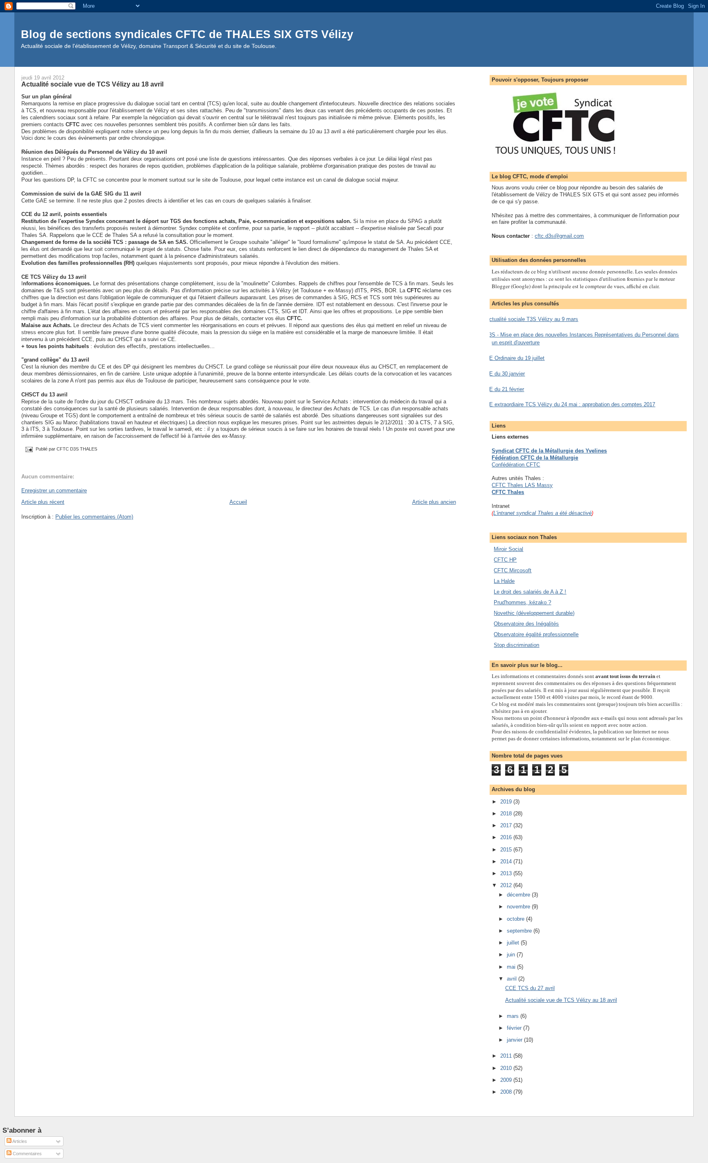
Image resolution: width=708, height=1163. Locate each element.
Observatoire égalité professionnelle (536, 634)
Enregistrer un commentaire (54, 490)
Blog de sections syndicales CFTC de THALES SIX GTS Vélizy (187, 34)
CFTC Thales (508, 492)
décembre (519, 895)
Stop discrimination (516, 645)
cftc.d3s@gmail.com (559, 236)
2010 (506, 1068)
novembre (519, 907)
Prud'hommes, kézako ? (522, 602)
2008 (506, 1092)
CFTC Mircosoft (512, 570)
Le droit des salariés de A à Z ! (530, 592)
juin (512, 954)
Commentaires (26, 1153)
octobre (516, 919)
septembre (520, 931)
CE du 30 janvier (505, 374)
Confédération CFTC (516, 465)
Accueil (238, 502)
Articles (19, 1141)
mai (512, 967)
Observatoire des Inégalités (526, 624)
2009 (506, 1080)
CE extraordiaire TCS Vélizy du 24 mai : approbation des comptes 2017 (570, 404)
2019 (506, 802)
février (515, 1028)
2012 (506, 885)
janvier (515, 1040)
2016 (506, 837)
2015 (506, 850)
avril (512, 979)
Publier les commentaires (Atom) (94, 517)
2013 (506, 873)
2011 (506, 1056)
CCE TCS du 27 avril (530, 988)
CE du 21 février (505, 389)
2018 (506, 813)
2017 (506, 825)
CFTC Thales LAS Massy (522, 485)
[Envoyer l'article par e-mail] (28, 449)
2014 (506, 861)
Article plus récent (42, 502)
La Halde (504, 581)
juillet (514, 943)
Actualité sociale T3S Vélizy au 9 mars (532, 319)
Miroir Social (508, 549)
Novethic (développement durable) (534, 613)
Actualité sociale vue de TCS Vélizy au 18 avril (92, 84)
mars (513, 1016)
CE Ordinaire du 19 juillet (515, 358)
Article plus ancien (434, 502)
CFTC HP (505, 560)
